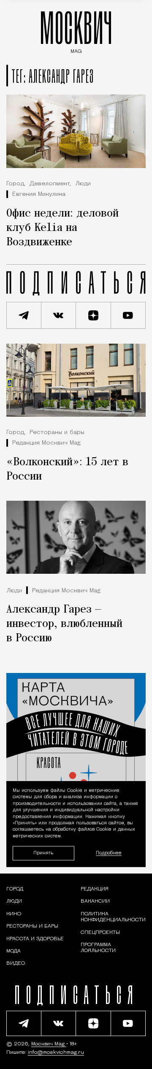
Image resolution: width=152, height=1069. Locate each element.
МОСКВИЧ (76, 30)
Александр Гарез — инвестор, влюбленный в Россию (64, 624)
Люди (83, 184)
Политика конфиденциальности (113, 917)
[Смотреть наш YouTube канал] (128, 315)
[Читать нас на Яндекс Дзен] (93, 315)
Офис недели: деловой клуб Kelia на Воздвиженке (62, 228)
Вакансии (95, 901)
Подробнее (109, 853)
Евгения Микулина (38, 194)
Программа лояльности (98, 947)
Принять (43, 852)
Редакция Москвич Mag (46, 443)
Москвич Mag (48, 1044)
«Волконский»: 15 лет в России (67, 469)
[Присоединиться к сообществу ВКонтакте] (58, 315)
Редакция (95, 889)
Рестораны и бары (57, 432)
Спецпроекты (100, 932)
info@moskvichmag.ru (56, 1052)
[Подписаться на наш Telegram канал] (23, 315)
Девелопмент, (50, 184)
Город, (15, 184)
